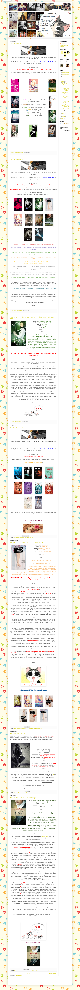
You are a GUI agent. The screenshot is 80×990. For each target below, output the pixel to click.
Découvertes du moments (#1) (19, 733)
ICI (53, 774)
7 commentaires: (18, 535)
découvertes (32, 792)
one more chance (32, 728)
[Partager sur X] (27, 152)
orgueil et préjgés (42, 970)
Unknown (63, 43)
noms (16, 154)
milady (31, 422)
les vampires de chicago (24, 422)
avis (21, 970)
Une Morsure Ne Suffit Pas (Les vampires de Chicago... (65, 90)
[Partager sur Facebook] (28, 152)
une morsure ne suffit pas (41, 422)
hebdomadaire (18, 537)
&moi (15, 728)
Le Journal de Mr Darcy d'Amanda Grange (23, 798)
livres (39, 792)
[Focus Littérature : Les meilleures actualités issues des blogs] (65, 124)
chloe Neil (18, 422)
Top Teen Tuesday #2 (16, 43)
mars (63, 113)
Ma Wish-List (17, 38)
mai (63, 110)
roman (46, 970)
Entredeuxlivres (45, 836)
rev (23, 537)
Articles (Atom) (19, 975)
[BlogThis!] (26, 152)
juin (63, 82)
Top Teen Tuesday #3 (16, 159)
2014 (62, 118)
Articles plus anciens (52, 973)
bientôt (15, 792)
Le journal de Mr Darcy (31, 970)
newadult (26, 728)
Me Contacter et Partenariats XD (50, 38)
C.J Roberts (19, 792)
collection (22, 728)
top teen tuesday (21, 154)
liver (22, 537)
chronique (24, 970)
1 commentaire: (18, 421)
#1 (14, 537)
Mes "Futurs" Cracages (27, 38)
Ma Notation (61, 38)
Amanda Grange (17, 970)
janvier (63, 116)
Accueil (10, 38)
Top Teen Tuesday (37, 38)
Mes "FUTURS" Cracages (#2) (65, 106)
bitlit (15, 422)
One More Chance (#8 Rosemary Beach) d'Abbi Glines (26, 542)
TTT (25, 154)
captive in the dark (25, 792)
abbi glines (18, 728)
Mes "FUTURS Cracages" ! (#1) (65, 108)
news (41, 792)
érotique (36, 792)
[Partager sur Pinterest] (29, 152)
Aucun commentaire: (19, 152)
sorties (44, 792)
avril (63, 112)
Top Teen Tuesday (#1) (17, 428)
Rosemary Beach (38, 728)
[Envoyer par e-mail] (25, 152)
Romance (50, 970)
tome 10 (34, 422)
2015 (62, 81)
